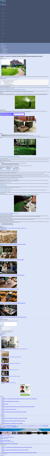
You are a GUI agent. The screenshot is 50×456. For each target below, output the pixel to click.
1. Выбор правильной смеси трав (8, 82)
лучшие (17, 425)
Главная (1, 54)
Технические (4, 51)
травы (5, 226)
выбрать (4, 425)
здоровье (12, 425)
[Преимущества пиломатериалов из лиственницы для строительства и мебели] (5, 356)
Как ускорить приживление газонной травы (8, 81)
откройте (29, 425)
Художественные (5, 52)
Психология (3, 33)
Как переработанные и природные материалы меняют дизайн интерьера (12, 259)
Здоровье (2, 16)
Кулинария (3, 19)
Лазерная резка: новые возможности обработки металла (8, 382)
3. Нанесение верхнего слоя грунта (8, 83)
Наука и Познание (5, 50)
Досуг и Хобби (4, 48)
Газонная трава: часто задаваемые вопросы (8, 84)
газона (1, 226)
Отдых (2, 36)
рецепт (1, 426)
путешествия (45, 425)
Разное (2, 53)
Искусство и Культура (5, 49)
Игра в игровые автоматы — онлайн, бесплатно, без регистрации (9, 369)
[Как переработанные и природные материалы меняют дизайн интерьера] (8, 258)
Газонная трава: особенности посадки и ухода (8, 80)
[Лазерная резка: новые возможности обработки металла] (8, 287)
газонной (3, 226)
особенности (25, 425)
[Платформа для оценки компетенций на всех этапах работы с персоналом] (5, 375)
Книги (2, 47)
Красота (2, 26)
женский (8, 425)
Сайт (0, 329)
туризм (14, 426)
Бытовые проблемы (4, 54)
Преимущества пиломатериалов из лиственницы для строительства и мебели (13, 244)
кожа (15, 425)
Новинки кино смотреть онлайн (5, 440)
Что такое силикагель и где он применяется (7, 430)
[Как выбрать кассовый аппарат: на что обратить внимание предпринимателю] (8, 301)
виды (1, 425)
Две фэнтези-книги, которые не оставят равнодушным (9, 443)
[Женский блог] (3, 5)
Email (1, 328)
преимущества (33, 425)
